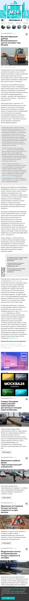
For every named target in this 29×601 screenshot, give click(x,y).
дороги (2, 344)
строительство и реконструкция (18, 345)
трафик (11, 344)
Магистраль (4, 149)
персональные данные (16, 590)
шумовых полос (13, 338)
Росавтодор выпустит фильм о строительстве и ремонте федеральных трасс (15, 264)
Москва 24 (14, 20)
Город (14, 33)
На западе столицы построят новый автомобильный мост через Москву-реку (17, 259)
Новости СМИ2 (4, 372)
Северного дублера (16, 281)
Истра (15, 344)
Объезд (19, 344)
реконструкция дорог (6, 347)
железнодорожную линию (8, 177)
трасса (6, 344)
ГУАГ (8, 345)
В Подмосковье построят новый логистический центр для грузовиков (16, 270)
